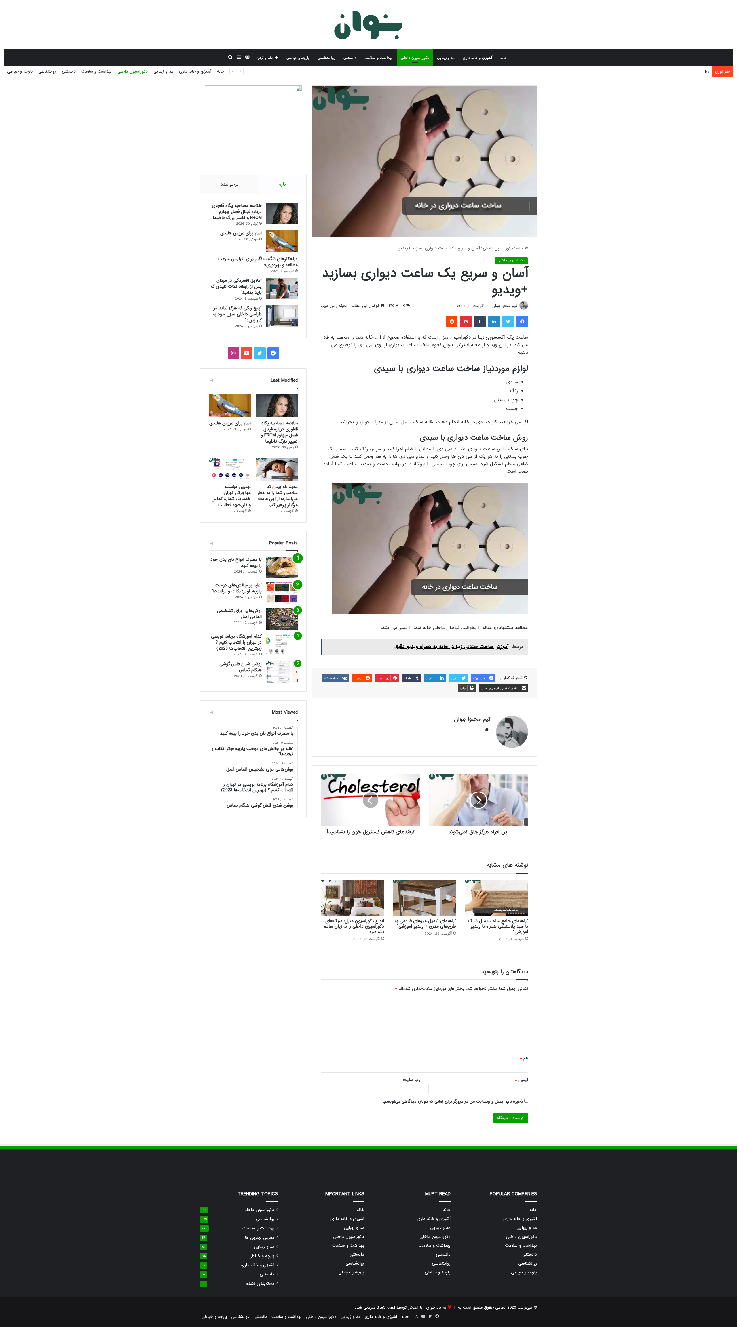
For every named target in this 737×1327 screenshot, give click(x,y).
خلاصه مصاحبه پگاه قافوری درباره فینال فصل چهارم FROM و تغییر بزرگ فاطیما (237, 211)
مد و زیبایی (446, 58)
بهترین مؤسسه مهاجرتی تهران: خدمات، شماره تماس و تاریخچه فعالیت (231, 495)
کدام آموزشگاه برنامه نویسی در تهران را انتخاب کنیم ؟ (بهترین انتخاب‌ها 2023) (236, 642)
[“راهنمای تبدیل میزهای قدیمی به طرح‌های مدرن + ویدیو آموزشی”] (424, 897)
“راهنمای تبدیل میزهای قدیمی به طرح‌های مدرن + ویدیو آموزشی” (425, 924)
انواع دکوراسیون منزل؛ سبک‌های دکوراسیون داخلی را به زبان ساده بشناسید (354, 926)
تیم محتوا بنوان (504, 306)
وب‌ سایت (411, 1080)
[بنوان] (368, 24)
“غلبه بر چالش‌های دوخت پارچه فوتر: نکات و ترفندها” (237, 588)
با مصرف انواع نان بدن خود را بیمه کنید (236, 562)
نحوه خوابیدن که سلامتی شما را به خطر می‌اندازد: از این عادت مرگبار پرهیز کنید (277, 495)
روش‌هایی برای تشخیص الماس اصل (239, 613)
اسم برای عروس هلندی (241, 233)
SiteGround (386, 1307)
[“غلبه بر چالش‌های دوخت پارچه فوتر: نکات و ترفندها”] (282, 593)
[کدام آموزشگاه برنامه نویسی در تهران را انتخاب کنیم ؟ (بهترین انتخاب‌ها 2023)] (282, 644)
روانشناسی (326, 58)
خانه (503, 58)
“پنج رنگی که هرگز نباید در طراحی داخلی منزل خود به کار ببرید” (237, 314)
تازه (282, 184)
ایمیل (521, 1080)
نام (524, 1058)
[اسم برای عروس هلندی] (282, 241)
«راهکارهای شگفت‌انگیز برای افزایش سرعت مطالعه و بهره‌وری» (655, 71)
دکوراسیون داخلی (415, 58)
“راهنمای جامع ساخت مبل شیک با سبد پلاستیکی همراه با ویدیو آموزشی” (498, 926)
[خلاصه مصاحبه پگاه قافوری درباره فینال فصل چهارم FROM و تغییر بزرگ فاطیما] (282, 213)
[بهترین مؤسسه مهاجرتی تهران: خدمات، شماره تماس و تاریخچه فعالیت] (230, 469)
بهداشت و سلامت (378, 58)
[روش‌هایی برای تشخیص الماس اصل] (282, 619)
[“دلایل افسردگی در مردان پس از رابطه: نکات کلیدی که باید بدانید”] (282, 288)
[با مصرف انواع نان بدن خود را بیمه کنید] (282, 567)
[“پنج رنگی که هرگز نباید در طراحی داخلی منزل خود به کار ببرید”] (282, 316)
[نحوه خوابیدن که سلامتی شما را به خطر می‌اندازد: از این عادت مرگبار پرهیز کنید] (277, 469)
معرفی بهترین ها (259, 1238)
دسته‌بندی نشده (260, 1284)
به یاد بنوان (436, 1307)
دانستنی (349, 58)
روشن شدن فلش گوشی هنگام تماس (240, 667)
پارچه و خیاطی (297, 58)
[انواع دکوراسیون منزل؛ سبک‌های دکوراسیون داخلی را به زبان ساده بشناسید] (352, 897)
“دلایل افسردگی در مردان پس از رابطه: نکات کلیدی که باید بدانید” (236, 286)
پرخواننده (229, 184)
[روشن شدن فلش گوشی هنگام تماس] (282, 672)
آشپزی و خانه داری (477, 58)
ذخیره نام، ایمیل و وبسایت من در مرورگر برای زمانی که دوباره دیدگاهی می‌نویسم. (453, 1101)
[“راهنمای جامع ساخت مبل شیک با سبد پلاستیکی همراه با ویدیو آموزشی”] (496, 897)
